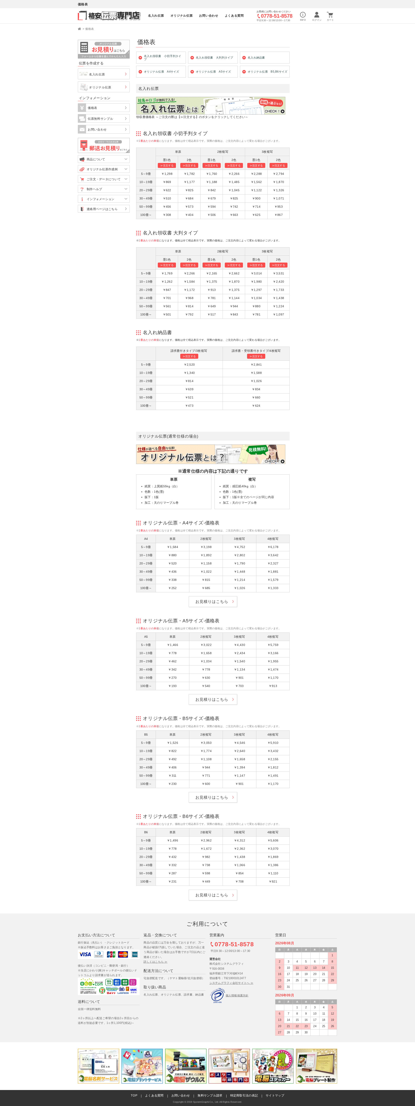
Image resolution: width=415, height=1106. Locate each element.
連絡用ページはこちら (102, 209)
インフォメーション (101, 199)
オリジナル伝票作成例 (102, 169)
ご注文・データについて (104, 179)
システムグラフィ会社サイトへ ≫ (231, 983)
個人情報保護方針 (237, 995)
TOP (134, 1095)
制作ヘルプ (94, 189)
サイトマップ (275, 1095)
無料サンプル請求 (210, 1095)
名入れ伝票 (97, 74)
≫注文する (166, 165)
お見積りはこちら (211, 601)
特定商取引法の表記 (244, 1095)
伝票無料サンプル (100, 118)
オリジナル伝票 (100, 87)
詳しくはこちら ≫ (156, 961)
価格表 (89, 28)
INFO (303, 20)
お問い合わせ (97, 129)
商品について (96, 159)
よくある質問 (154, 1095)
